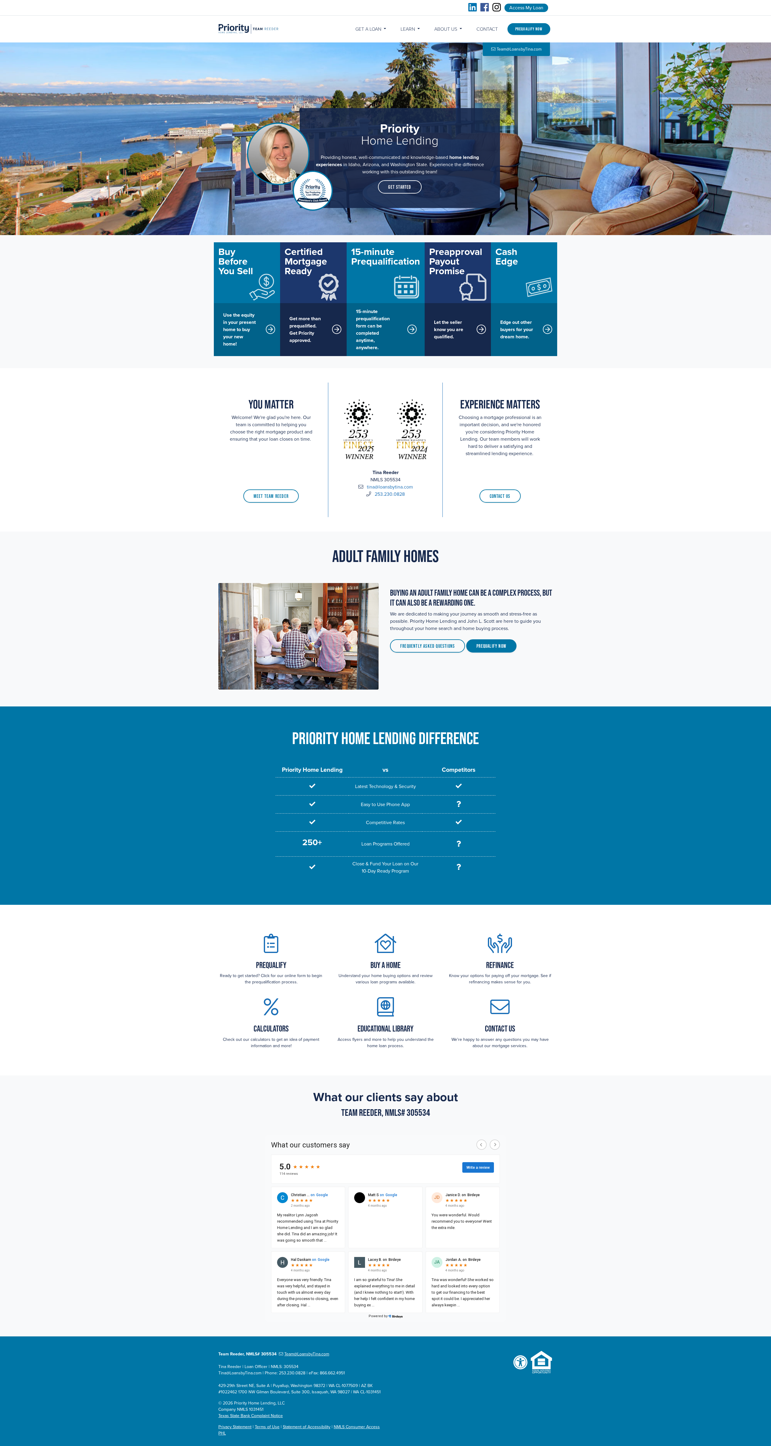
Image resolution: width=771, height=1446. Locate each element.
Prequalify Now (528, 28)
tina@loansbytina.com (390, 487)
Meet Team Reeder (271, 496)
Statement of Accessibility (306, 1426)
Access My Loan (526, 8)
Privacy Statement (234, 1426)
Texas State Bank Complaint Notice (250, 1415)
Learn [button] (408, 29)
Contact (487, 29)
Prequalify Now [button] (491, 646)
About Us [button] (446, 29)
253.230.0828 (390, 494)
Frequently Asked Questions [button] (427, 646)
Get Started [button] (399, 187)
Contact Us (500, 496)
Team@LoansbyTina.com (519, 49)
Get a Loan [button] (368, 29)
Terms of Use (267, 1426)
